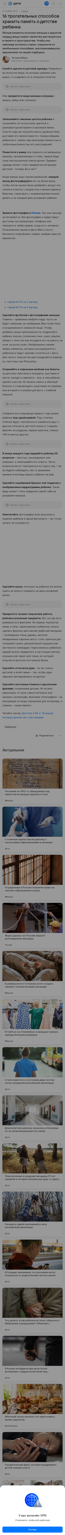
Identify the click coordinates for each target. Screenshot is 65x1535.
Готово (32, 1529)
